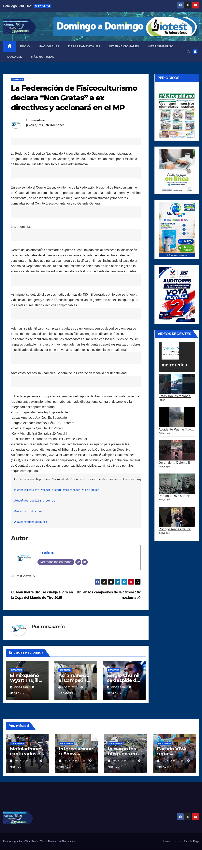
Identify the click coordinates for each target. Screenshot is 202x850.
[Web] (78, 562)
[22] (177, 229)
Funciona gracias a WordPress (21, 841)
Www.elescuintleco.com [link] (30, 521)
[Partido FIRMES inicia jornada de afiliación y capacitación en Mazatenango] (177, 484)
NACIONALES (49, 46)
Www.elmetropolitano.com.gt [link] (34, 500)
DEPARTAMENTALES (84, 46)
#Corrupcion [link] (90, 489)
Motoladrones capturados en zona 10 (26, 753)
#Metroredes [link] (71, 489)
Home (166, 841)
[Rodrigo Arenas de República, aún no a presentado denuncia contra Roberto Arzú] (177, 517)
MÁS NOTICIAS (43, 57)
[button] (188, 51)
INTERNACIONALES (124, 46)
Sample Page (191, 841)
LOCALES (14, 57)
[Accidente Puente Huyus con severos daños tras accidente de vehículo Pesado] (177, 417)
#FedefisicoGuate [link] (26, 489)
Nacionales (17, 743)
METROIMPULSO (161, 46)
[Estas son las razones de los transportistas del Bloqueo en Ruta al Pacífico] (177, 384)
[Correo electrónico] (85, 562)
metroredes (174, 364)
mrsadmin (38, 120)
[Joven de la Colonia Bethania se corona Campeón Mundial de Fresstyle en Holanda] (177, 450)
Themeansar (69, 841)
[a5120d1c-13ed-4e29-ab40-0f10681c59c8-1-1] (177, 170)
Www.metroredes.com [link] (28, 511)
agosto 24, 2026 (25, 760)
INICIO (25, 46)
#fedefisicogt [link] (51, 489)
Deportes (17, 79)
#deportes (57, 125)
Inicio (177, 841)
